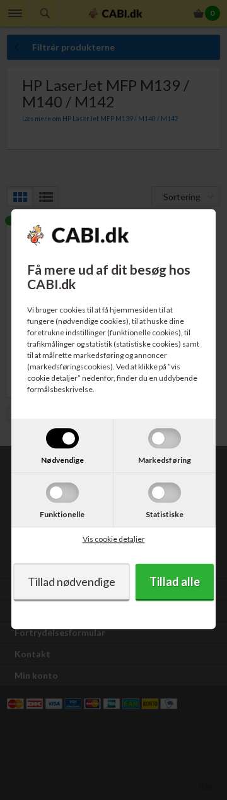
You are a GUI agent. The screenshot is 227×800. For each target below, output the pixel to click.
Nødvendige (62, 460)
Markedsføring (164, 460)
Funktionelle (62, 514)
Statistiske (164, 514)
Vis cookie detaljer (114, 539)
